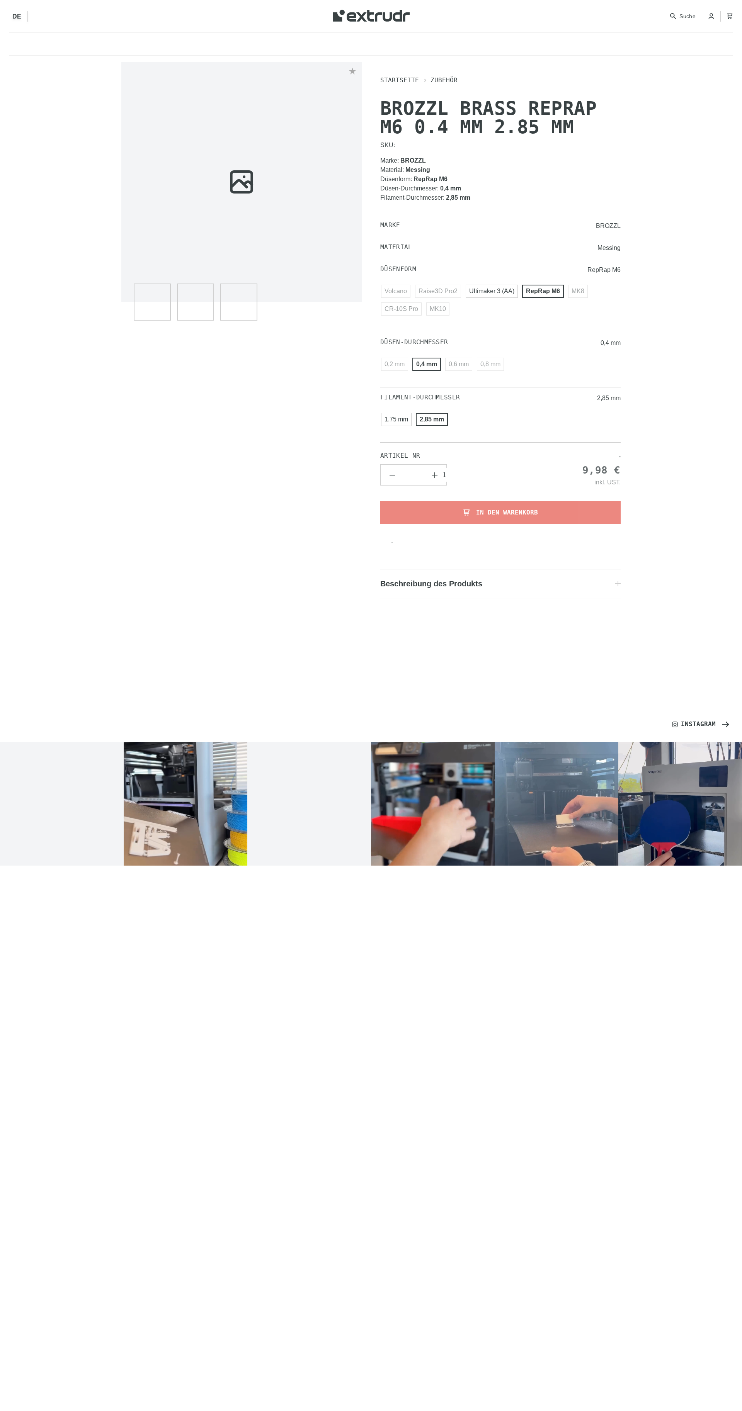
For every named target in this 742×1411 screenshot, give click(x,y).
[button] (152, 302)
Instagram (698, 724)
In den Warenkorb (507, 512)
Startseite (399, 80)
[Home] (371, 16)
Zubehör (444, 80)
